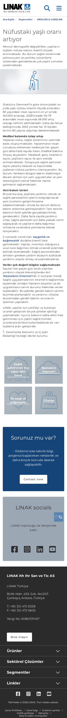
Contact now (34, 479)
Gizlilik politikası (25, 713)
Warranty (43, 713)
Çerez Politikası (13, 710)
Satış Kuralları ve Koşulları (33, 715)
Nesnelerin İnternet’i (18, 276)
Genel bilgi (32, 710)
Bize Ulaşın (19, 637)
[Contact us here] (58, 517)
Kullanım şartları (51, 710)
